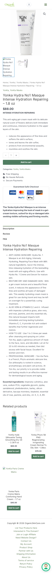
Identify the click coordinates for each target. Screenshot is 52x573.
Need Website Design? (26, 537)
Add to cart (26, 162)
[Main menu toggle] (46, 4)
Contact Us (26, 541)
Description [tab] (8, 228)
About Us (26, 557)
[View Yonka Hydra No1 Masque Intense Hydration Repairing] (8, 67)
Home (5, 82)
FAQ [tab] (5, 239)
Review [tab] (6, 234)
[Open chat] (46, 567)
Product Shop (26, 547)
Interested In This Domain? (26, 531)
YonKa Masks (22, 82)
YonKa (12, 82)
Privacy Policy (26, 567)
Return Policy (26, 564)
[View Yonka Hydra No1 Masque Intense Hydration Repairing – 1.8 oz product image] (22, 63)
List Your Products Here (26, 528)
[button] (44, 13)
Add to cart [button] (13, 451)
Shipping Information (26, 554)
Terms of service (26, 560)
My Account (26, 544)
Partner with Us (26, 551)
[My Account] (29, 4)
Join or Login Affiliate (26, 534)
